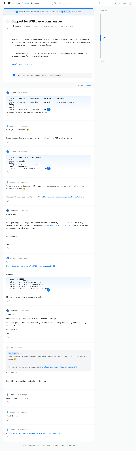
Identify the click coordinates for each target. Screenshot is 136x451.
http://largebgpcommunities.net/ (25, 64)
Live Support (121, 3)
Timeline (25, 3)
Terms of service (58, 445)
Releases (35, 3)
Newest (80, 85)
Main (18, 3)
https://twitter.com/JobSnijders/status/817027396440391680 (35, 433)
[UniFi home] (7, 3)
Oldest (88, 85)
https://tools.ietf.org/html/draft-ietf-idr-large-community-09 (30, 266)
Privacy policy (72, 445)
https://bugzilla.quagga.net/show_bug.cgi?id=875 (64, 197)
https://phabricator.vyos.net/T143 (57, 225)
